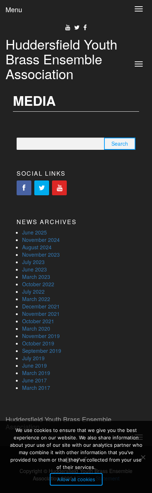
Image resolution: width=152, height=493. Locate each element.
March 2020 (36, 328)
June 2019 (34, 365)
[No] (142, 457)
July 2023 (33, 262)
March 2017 (36, 387)
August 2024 (37, 247)
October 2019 (38, 343)
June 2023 (34, 269)
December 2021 (41, 306)
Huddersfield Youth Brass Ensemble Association (61, 58)
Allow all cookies (76, 479)
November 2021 (41, 313)
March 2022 (36, 299)
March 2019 (36, 372)
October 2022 (38, 284)
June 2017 (34, 380)
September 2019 (41, 350)
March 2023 (36, 276)
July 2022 (33, 291)
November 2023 (41, 254)
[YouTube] (59, 187)
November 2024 (41, 239)
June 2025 (34, 232)
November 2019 (41, 336)
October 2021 (38, 321)
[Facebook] (24, 187)
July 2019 (33, 358)
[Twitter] (41, 187)
